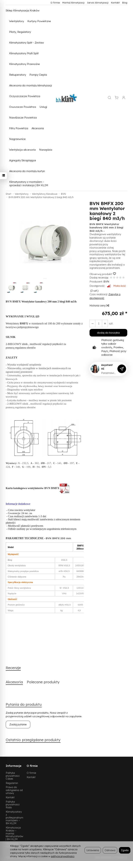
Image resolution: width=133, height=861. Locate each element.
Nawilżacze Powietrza (23, 117)
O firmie (55, 2)
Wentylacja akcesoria (22, 149)
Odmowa (110, 850)
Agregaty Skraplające (22, 160)
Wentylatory (16, 21)
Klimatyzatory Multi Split (24, 53)
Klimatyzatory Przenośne (24, 64)
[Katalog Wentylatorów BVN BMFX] (64, 488)
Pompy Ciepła (38, 74)
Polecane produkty (43, 682)
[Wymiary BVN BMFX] (45, 438)
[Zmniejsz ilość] (105, 323)
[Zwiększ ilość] (92, 323)
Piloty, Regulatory (20, 32)
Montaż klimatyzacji (73, 2)
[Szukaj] (109, 98)
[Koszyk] (116, 98)
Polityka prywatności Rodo (13, 804)
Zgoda (124, 850)
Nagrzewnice (17, 139)
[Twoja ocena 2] (114, 278)
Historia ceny (98, 305)
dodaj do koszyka (108, 332)
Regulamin (12, 783)
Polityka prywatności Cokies (13, 775)
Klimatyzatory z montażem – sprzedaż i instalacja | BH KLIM (28, 183)
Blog (124, 2)
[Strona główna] (66, 98)
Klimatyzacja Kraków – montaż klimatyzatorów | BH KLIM (14, 833)
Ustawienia (92, 850)
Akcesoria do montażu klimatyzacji (30, 85)
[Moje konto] (123, 98)
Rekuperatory (17, 74)
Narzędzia (45, 149)
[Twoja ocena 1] (111, 278)
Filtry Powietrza (18, 128)
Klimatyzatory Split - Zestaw (26, 42)
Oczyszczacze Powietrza (24, 96)
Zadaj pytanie (18, 724)
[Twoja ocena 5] (123, 278)
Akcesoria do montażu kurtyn (27, 171)
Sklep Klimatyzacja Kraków (22, 10)
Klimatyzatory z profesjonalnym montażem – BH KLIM (14, 817)
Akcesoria (38, 128)
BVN (106, 281)
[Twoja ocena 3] (117, 278)
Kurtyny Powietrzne (39, 21)
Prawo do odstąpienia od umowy (14, 790)
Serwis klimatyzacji (97, 2)
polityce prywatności (62, 856)
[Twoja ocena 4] (120, 278)
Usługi (43, 106)
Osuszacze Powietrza (22, 106)
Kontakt (115, 2)
